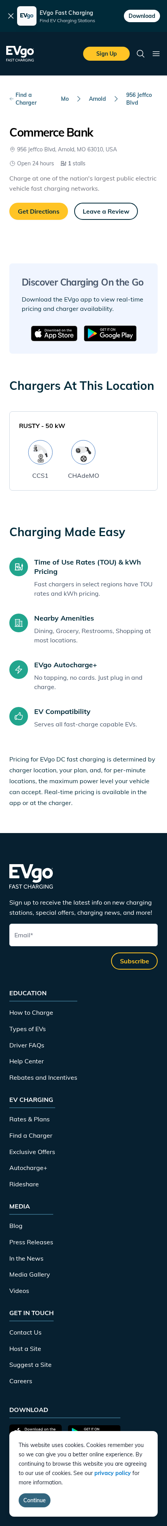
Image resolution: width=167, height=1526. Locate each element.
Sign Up (106, 53)
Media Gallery (29, 1274)
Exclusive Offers (32, 1152)
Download (142, 15)
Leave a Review (106, 211)
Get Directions (38, 211)
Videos (19, 1290)
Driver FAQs (26, 1045)
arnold (97, 98)
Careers (20, 1381)
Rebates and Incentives (43, 1077)
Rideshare (24, 1184)
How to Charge (31, 1012)
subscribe (134, 961)
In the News (26, 1258)
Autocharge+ (28, 1168)
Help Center (26, 1061)
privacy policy (112, 1473)
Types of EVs (27, 1029)
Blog (16, 1226)
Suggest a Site (30, 1364)
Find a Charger (26, 98)
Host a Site (25, 1348)
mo (65, 98)
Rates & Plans (29, 1119)
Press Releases (31, 1242)
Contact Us (25, 1332)
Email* (23, 935)
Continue (34, 1500)
